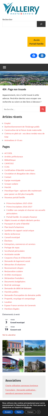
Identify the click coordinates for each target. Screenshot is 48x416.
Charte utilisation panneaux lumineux (21, 385)
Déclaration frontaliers (14, 278)
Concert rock (15, 329)
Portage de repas (11, 247)
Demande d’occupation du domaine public (22, 295)
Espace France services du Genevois (20, 305)
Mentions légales (11, 308)
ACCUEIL (8, 153)
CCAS (6, 166)
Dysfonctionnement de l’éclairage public (22, 126)
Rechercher (7, 19)
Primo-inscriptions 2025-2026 (19, 203)
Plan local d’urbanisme (14, 227)
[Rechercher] (41, 24)
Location (8, 302)
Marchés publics (11, 291)
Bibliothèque (10, 160)
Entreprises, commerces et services (19, 244)
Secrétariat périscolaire (14, 251)
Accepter (8, 412)
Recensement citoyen (13, 268)
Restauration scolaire (13, 271)
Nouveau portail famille (14, 197)
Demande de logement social (17, 261)
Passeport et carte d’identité (16, 223)
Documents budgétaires (14, 281)
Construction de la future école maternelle (23, 130)
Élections (8, 240)
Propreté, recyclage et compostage (19, 298)
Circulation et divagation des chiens (19, 173)
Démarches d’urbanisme (15, 264)
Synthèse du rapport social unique (19, 230)
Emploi (7, 123)
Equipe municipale (12, 180)
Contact (7, 177)
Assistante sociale (12, 254)
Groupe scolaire (11, 183)
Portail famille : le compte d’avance (21, 217)
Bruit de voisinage (12, 285)
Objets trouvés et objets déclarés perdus (22, 220)
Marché (7, 187)
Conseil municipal (12, 237)
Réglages (28, 407)
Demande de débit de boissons (17, 288)
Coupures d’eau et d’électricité (17, 257)
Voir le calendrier (9, 335)
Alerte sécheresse (12, 234)
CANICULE (9, 163)
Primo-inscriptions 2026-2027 (19, 206)
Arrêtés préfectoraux (13, 156)
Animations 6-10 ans (13, 140)
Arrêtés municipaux (13, 274)
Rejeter (19, 412)
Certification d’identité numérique (19, 170)
